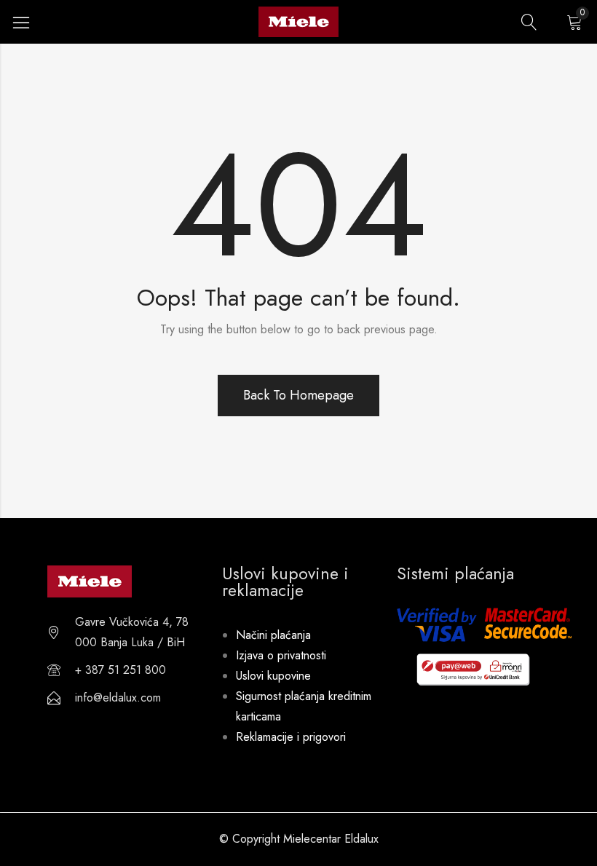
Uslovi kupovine (273, 675)
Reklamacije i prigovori (291, 736)
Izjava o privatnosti (281, 655)
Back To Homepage (298, 395)
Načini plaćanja (273, 635)
